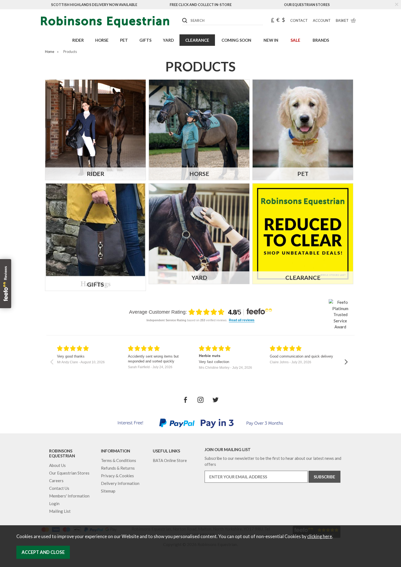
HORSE (102, 40)
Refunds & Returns (118, 468)
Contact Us (59, 488)
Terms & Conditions (118, 460)
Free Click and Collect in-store (201, 4)
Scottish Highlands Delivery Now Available (94, 4)
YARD (168, 40)
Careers (56, 480)
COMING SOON (236, 40)
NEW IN (271, 40)
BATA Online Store (170, 460)
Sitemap (108, 490)
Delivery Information (120, 483)
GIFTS (145, 40)
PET (124, 40)
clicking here (319, 536)
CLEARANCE (197, 40)
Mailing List (60, 511)
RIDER (78, 40)
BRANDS (321, 40)
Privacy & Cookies (117, 475)
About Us (57, 465)
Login (54, 503)
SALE (295, 40)
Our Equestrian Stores (307, 4)
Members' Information (69, 495)
